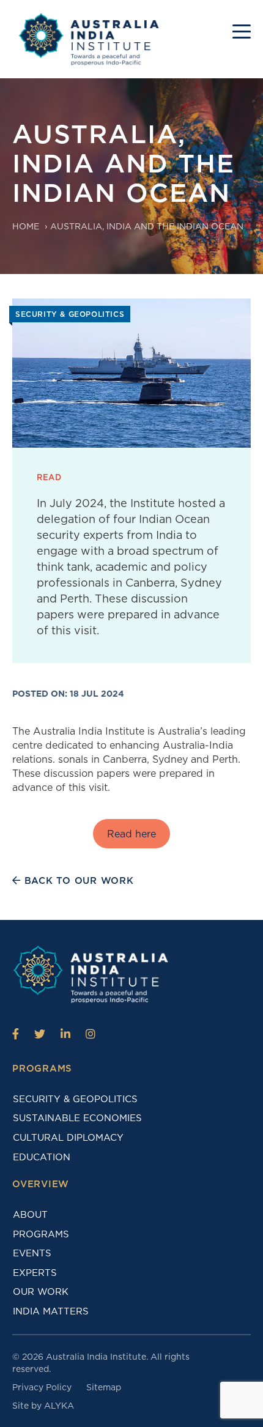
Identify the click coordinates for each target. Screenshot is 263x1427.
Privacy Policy (42, 1387)
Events (32, 1253)
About (30, 1214)
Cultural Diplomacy (68, 1137)
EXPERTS (35, 1272)
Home (25, 226)
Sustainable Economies (77, 1118)
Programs (41, 1234)
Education (41, 1157)
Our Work (41, 1291)
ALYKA (59, 1405)
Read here (131, 834)
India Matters (51, 1311)
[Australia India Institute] (15, 1033)
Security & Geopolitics (75, 1099)
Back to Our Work (77, 880)
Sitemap (103, 1387)
